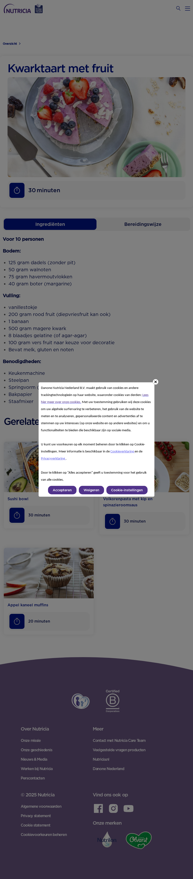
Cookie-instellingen (127, 490)
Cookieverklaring (122, 451)
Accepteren (62, 490)
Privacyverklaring (53, 458)
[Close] (155, 382)
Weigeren (91, 490)
